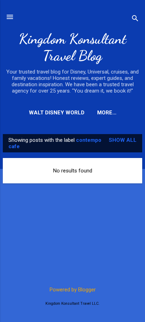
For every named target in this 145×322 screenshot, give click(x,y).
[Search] (135, 19)
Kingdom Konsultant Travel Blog (72, 47)
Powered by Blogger (73, 289)
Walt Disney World (56, 112)
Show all (123, 140)
